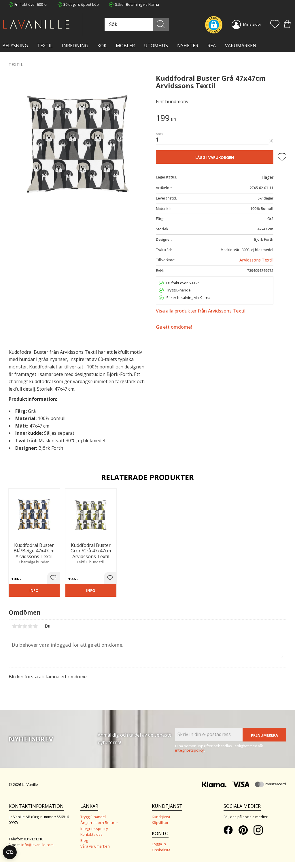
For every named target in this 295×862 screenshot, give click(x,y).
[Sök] (161, 24)
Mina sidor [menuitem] (252, 24)
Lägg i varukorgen (214, 157)
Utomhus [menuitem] (156, 45)
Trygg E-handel (93, 816)
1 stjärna (14, 626)
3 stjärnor (24, 626)
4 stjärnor (30, 626)
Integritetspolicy (94, 828)
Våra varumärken (95, 846)
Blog (84, 840)
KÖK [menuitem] (102, 45)
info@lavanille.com (37, 844)
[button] (274, 24)
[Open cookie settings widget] (10, 852)
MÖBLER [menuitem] (125, 45)
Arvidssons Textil (256, 260)
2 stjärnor (19, 626)
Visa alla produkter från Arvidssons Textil (200, 311)
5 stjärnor (35, 626)
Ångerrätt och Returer (99, 822)
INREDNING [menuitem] (75, 45)
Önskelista (161, 849)
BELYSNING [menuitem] (15, 45)
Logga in (159, 843)
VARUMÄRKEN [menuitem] (240, 45)
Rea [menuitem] (211, 45)
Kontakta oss (91, 834)
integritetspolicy (189, 750)
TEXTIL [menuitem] (45, 45)
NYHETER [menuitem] (187, 45)
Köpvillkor (160, 822)
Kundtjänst (161, 816)
